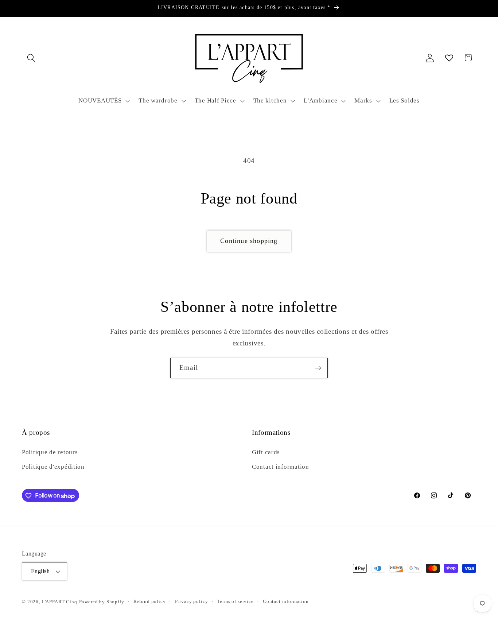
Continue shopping (248, 240)
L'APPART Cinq (59, 601)
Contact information (280, 466)
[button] (31, 57)
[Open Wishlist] (449, 57)
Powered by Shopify (101, 601)
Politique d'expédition (53, 466)
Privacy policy (191, 601)
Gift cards (266, 451)
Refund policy (149, 601)
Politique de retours (50, 451)
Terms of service (235, 601)
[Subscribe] (317, 368)
